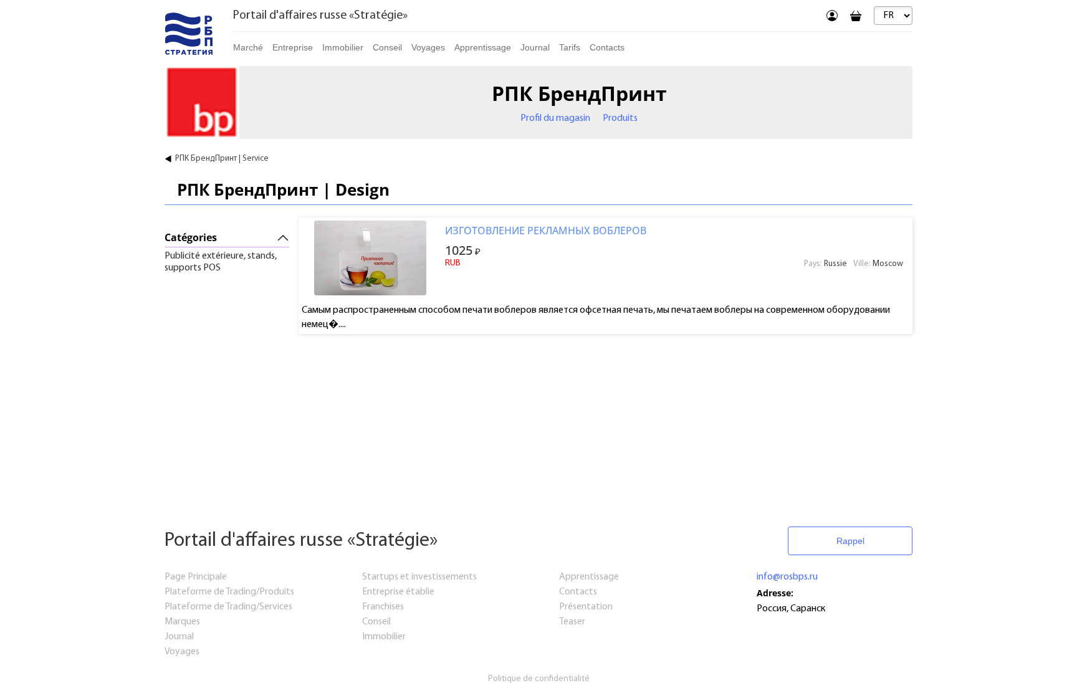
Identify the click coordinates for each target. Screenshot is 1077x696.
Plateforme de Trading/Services (228, 607)
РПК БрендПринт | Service (222, 159)
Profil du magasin (555, 118)
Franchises (383, 607)
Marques (182, 622)
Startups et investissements (419, 577)
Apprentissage (482, 47)
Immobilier (384, 637)
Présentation (586, 607)
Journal (535, 47)
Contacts (607, 47)
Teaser (572, 622)
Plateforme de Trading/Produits (229, 592)
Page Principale (196, 577)
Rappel (850, 541)
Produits (620, 118)
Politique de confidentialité (539, 679)
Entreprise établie (398, 592)
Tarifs (569, 47)
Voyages (428, 47)
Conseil (387, 47)
